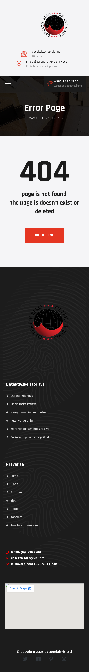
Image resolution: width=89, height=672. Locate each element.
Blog (13, 500)
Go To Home (44, 235)
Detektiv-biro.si (60, 651)
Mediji (14, 509)
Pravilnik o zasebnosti (25, 525)
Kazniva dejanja (21, 421)
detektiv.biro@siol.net (46, 52)
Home (14, 476)
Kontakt (16, 517)
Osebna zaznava (21, 396)
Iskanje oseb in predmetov (28, 412)
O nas (14, 484)
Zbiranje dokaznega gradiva (29, 429)
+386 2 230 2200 (66, 82)
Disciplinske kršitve (23, 404)
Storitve (16, 492)
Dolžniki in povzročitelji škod (29, 437)
